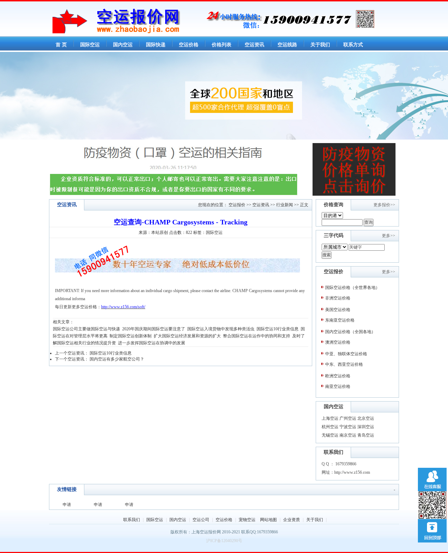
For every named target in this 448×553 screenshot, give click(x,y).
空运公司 (200, 519)
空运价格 (88, 306)
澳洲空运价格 (337, 342)
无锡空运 (330, 435)
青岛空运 (365, 435)
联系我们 (131, 519)
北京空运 (365, 418)
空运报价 (237, 204)
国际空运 (154, 519)
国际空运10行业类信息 (278, 328)
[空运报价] (124, 31)
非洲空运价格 (337, 298)
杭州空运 (330, 426)
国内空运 (177, 519)
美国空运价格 (337, 309)
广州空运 (348, 418)
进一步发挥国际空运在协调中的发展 (151, 342)
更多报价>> (384, 204)
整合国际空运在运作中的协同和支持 (256, 335)
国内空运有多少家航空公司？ (117, 359)
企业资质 (291, 519)
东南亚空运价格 (340, 320)
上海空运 (330, 418)
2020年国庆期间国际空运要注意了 (153, 328)
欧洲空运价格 (337, 375)
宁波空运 (348, 426)
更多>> (388, 235)
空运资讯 (260, 204)
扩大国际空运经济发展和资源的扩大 (187, 335)
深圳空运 (365, 426)
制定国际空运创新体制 (131, 335)
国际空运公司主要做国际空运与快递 (86, 328)
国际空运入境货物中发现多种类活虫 (220, 328)
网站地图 (268, 519)
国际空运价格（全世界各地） (352, 287)
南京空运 (348, 435)
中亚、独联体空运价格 (346, 353)
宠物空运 (247, 519)
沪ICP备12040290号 (224, 540)
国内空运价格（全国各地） (350, 331)
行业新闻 (284, 204)
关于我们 (314, 519)
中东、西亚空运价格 (344, 364)
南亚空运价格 (337, 386)
